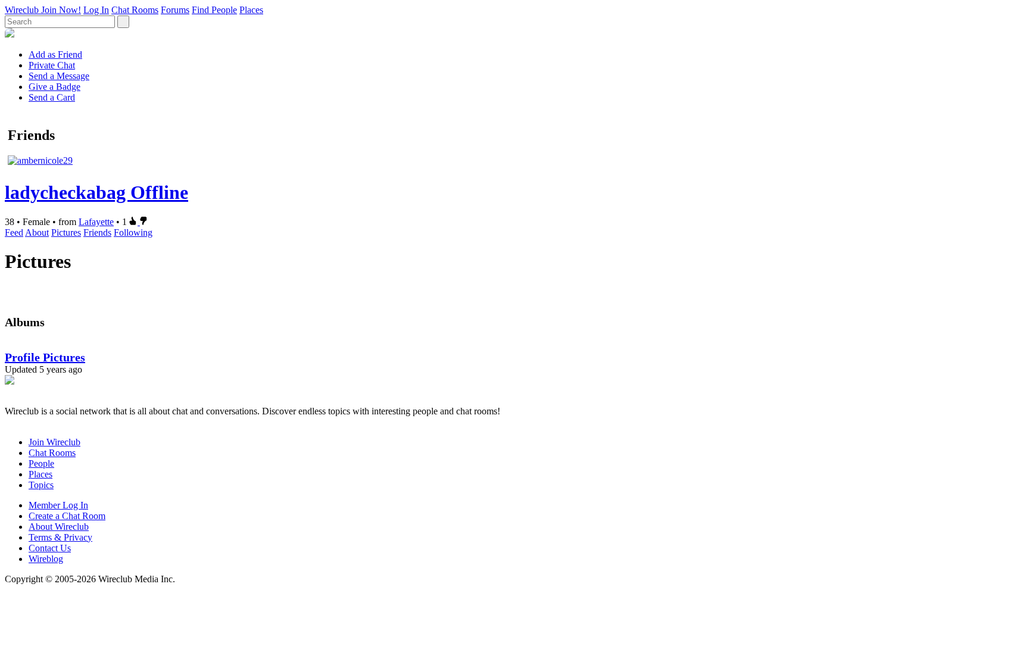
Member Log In (58, 505)
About (37, 232)
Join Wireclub (54, 442)
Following (133, 232)
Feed (14, 232)
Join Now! (61, 10)
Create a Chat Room (67, 516)
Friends (97, 232)
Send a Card (52, 97)
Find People (214, 10)
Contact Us (50, 548)
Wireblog (46, 559)
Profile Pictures (45, 357)
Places (251, 10)
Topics (41, 485)
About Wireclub (59, 527)
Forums (175, 10)
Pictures (66, 232)
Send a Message (59, 76)
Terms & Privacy (60, 537)
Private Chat (52, 65)
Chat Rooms (134, 10)
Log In (96, 10)
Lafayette (96, 222)
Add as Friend (55, 54)
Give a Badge (54, 87)
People (41, 463)
